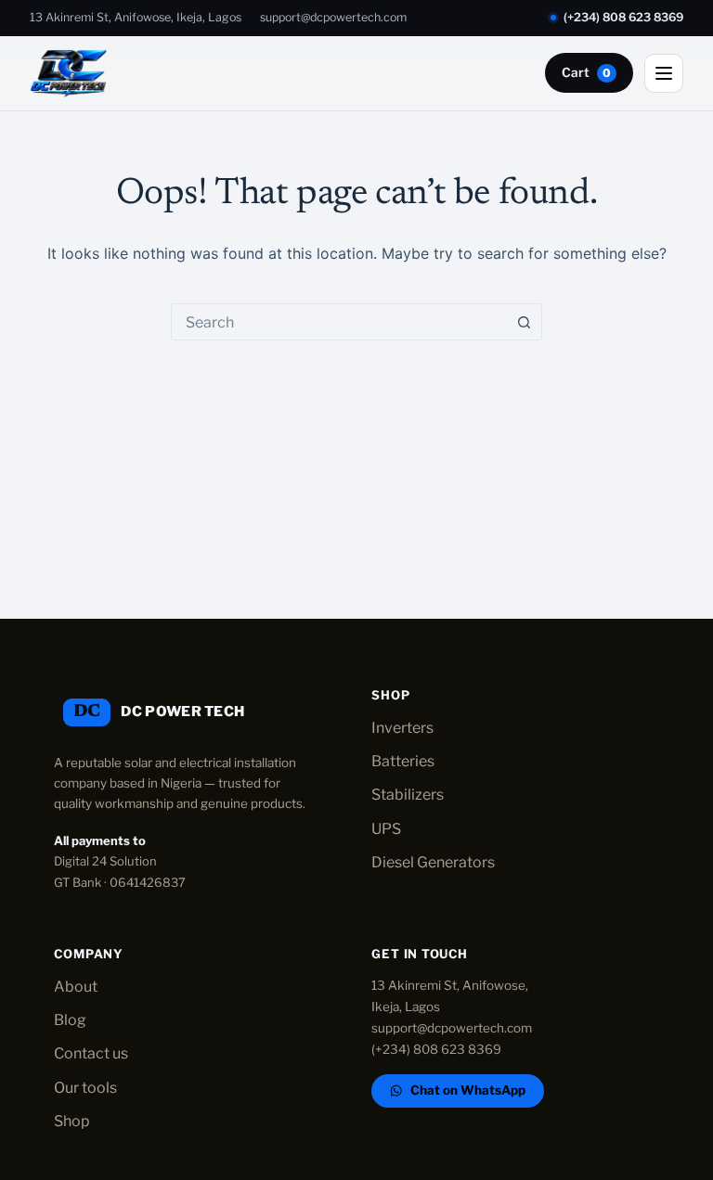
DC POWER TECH (182, 711)
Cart (586, 72)
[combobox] (339, 321)
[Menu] (663, 73)
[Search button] (523, 322)
